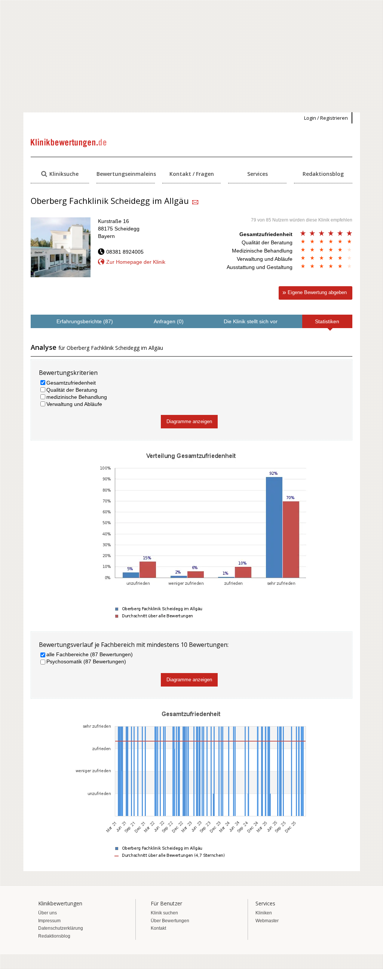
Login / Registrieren (326, 117)
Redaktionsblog (323, 173)
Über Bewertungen (170, 920)
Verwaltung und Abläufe (74, 404)
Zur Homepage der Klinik (135, 262)
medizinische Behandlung (76, 397)
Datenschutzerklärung (60, 928)
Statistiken (327, 321)
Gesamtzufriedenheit (71, 383)
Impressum (49, 920)
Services (257, 173)
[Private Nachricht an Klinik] (195, 202)
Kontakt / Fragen (191, 173)
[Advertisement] (191, 56)
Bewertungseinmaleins (125, 173)
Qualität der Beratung (71, 390)
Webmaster (267, 920)
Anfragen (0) (169, 321)
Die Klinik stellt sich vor (251, 321)
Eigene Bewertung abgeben (317, 292)
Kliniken (263, 912)
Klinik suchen (164, 912)
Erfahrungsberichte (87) (84, 321)
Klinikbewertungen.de (69, 143)
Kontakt (158, 928)
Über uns (47, 912)
